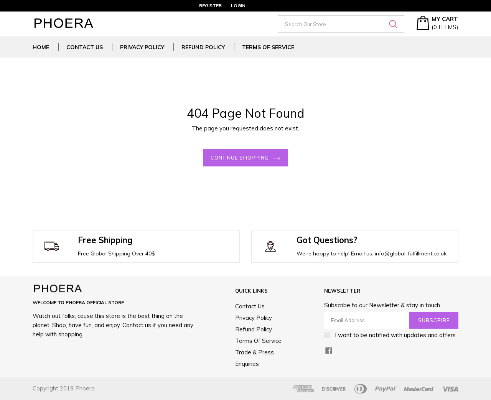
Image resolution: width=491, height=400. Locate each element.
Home (41, 47)
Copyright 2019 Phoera (64, 388)
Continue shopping (240, 158)
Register (210, 5)
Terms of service (268, 47)
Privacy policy (142, 47)
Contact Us (84, 47)
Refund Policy (203, 47)
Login (238, 5)
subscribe (434, 320)
